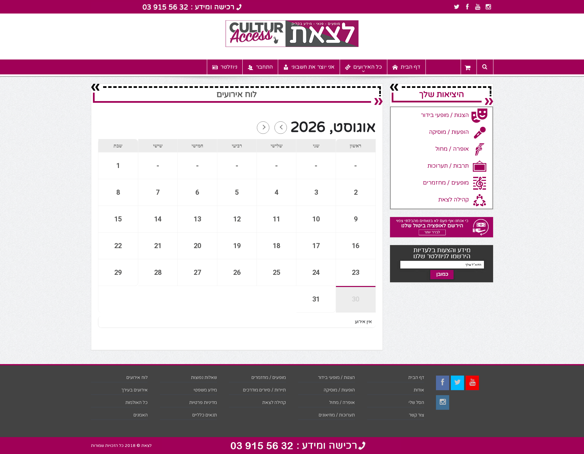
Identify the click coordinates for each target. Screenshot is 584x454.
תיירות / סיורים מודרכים (264, 390)
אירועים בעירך (134, 390)
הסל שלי (416, 402)
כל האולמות (136, 402)
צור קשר (416, 415)
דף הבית (410, 67)
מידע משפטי (205, 390)
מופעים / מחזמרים (268, 377)
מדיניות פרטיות (203, 402)
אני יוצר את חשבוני (313, 67)
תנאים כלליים (204, 415)
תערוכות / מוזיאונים (337, 415)
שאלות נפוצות (204, 377)
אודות (419, 390)
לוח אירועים (137, 377)
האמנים (140, 415)
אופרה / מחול (342, 402)
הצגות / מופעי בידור (336, 377)
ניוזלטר (228, 67)
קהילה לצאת (274, 402)
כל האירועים (367, 67)
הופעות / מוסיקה (339, 390)
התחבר (264, 67)
